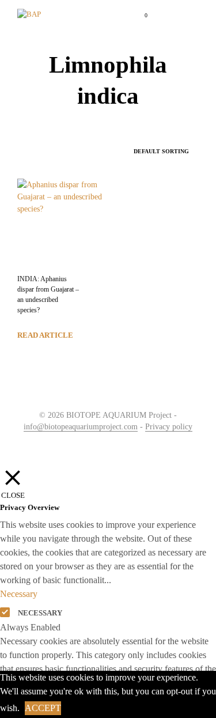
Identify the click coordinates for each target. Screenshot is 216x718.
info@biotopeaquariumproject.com (81, 426)
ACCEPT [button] (43, 708)
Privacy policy (168, 426)
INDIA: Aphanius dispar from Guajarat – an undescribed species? (48, 294)
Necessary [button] (18, 594)
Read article (45, 335)
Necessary (40, 613)
